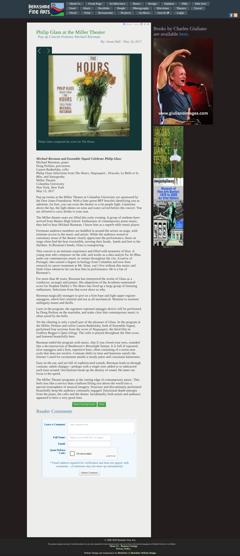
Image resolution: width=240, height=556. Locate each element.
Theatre (181, 8)
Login (180, 12)
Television (163, 8)
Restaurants (105, 12)
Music (87, 8)
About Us (74, 3)
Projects (126, 12)
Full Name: (59, 437)
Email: (61, 443)
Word (72, 12)
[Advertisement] (88, 508)
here (183, 34)
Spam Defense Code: (57, 451)
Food (72, 8)
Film (184, 3)
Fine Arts (200, 3)
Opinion (169, 3)
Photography (141, 8)
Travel (198, 8)
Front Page (95, 3)
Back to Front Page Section (84, 404)
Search (161, 12)
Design (152, 3)
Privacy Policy (123, 549)
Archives (144, 12)
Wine (87, 12)
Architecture (117, 3)
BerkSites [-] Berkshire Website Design (137, 553)
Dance (136, 3)
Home (101, 404)
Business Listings (129, 546)
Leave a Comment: (54, 424)
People (121, 8)
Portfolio (103, 8)
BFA (172, 247)
